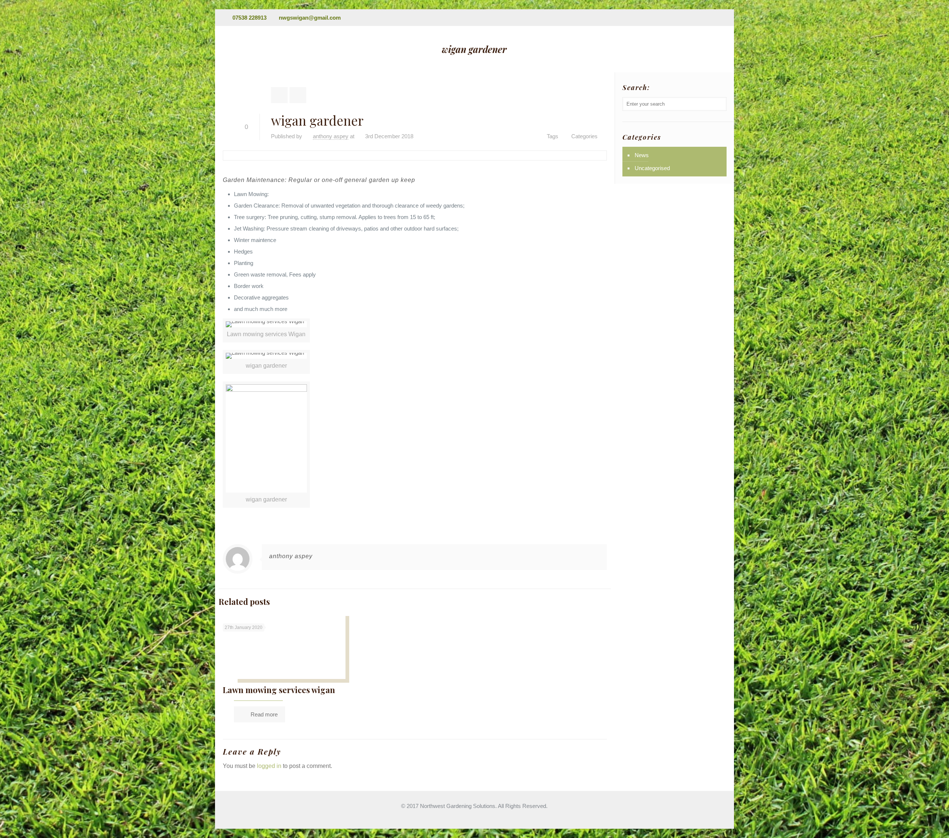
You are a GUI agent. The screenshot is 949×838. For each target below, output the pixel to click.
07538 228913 (249, 17)
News (642, 155)
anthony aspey (330, 136)
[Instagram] (721, 17)
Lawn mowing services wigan (279, 689)
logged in (269, 766)
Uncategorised (652, 168)
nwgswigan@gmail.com (310, 17)
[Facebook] (711, 17)
